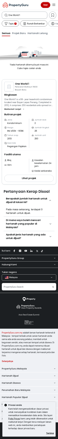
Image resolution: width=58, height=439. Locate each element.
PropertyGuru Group (13, 258)
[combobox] (27, 15)
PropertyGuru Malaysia (14, 368)
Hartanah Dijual (10, 375)
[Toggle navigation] (54, 5)
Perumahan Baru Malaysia (16, 390)
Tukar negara (9, 272)
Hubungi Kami (9, 264)
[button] (6, 33)
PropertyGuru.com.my (12, 332)
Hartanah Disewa (11, 382)
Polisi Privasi (14, 418)
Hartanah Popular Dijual (15, 397)
